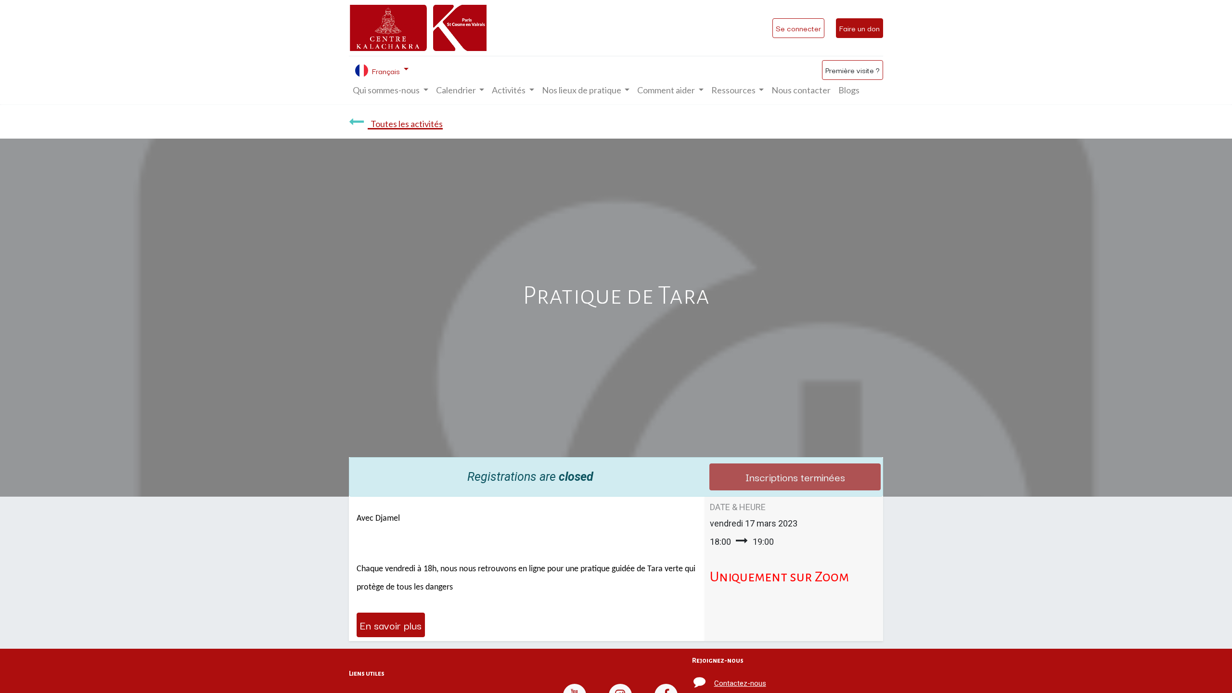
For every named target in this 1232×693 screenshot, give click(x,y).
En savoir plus (391, 624)
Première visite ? (852, 70)
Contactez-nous (740, 683)
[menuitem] (801, 90)
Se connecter (798, 28)
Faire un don (859, 28)
